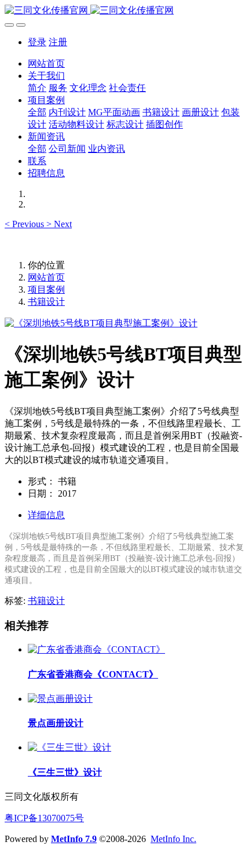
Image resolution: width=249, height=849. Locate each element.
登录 (37, 42)
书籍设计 (46, 302)
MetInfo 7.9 (74, 839)
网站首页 (46, 63)
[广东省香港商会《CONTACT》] (96, 649)
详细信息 (46, 515)
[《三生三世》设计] (69, 747)
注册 (58, 42)
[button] (25, 224)
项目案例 (46, 289)
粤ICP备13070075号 (44, 818)
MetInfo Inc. (173, 839)
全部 (37, 112)
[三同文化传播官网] (124, 11)
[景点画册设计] (60, 699)
